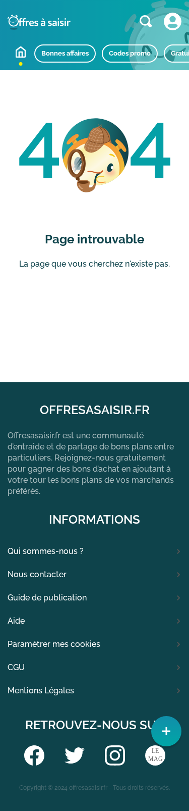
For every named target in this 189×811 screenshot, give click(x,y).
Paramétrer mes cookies (54, 644)
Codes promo (130, 53)
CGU (16, 667)
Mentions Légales (41, 690)
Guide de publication (47, 597)
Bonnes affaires (65, 53)
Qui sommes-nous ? (46, 551)
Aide (16, 621)
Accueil (20, 52)
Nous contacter (37, 574)
